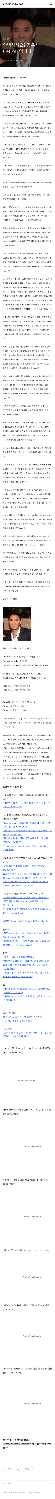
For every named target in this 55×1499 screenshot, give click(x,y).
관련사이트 (7, 1483)
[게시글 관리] (18, 1469)
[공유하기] (14, 1469)
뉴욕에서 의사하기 (10, 1488)
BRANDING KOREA (13, 3)
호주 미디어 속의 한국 (12, 1493)
